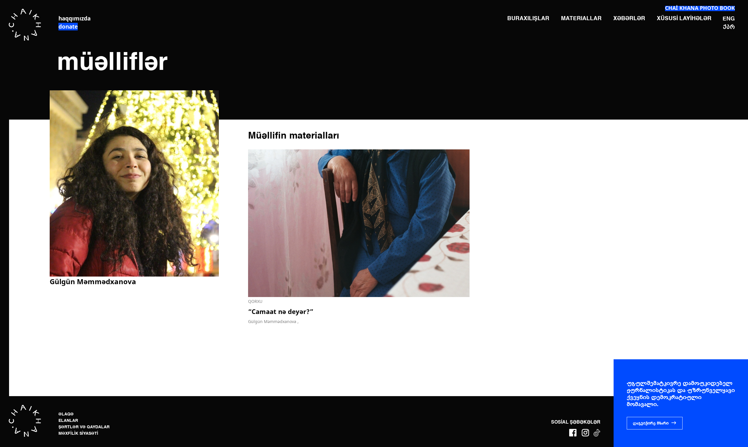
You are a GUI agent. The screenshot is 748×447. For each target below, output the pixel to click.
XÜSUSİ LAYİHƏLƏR (684, 18)
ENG (729, 19)
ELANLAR (68, 421)
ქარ (729, 26)
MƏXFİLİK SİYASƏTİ (78, 434)
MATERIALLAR (581, 18)
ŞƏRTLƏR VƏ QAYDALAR (84, 427)
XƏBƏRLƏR (629, 18)
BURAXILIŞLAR (528, 18)
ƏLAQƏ (66, 414)
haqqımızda (74, 18)
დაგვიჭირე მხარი (651, 423)
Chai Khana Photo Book (700, 7)
